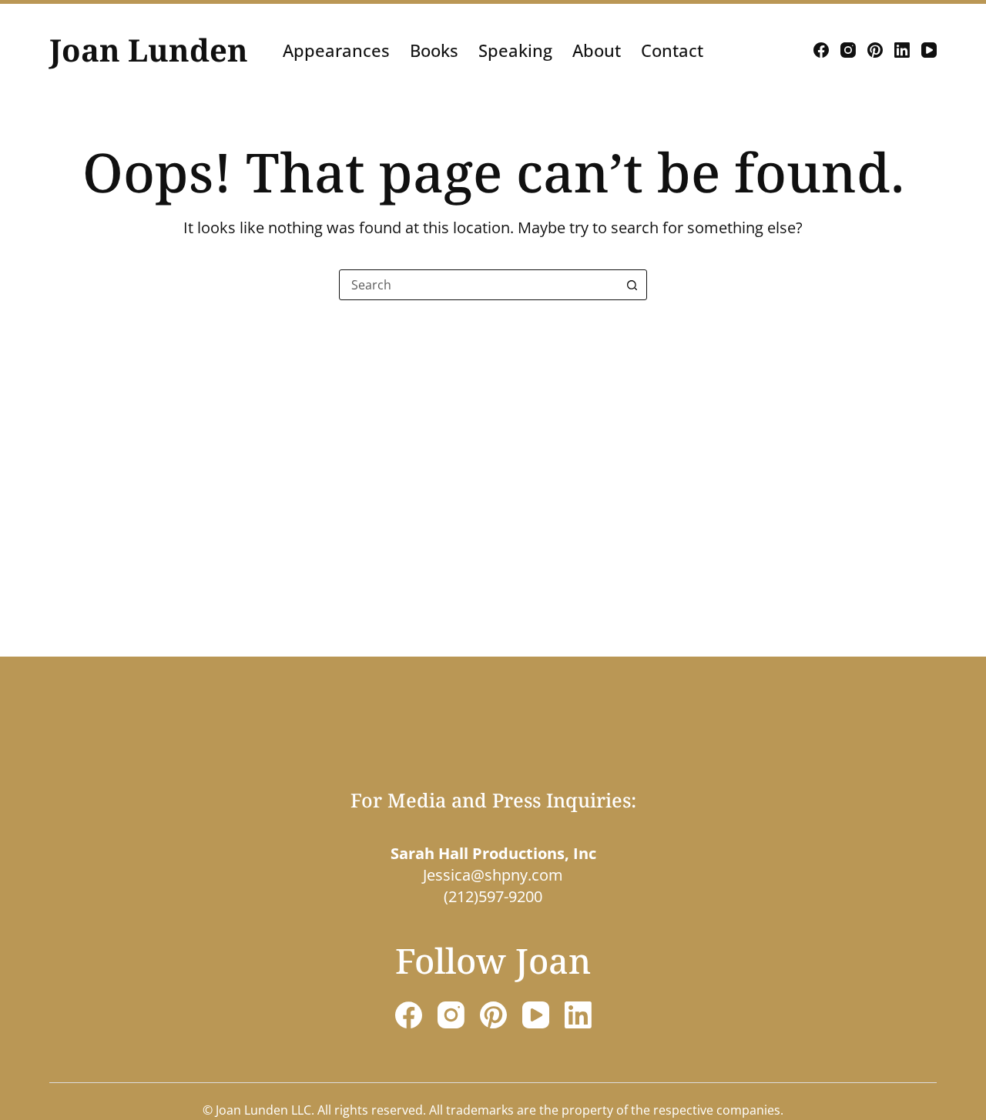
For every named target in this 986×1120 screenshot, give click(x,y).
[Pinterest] (875, 50)
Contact (672, 50)
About (596, 50)
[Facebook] (821, 50)
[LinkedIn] (902, 50)
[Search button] (631, 284)
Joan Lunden (148, 49)
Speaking (515, 50)
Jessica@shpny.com (493, 874)
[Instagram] (848, 50)
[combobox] (478, 284)
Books (434, 50)
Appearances (336, 50)
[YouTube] (929, 50)
